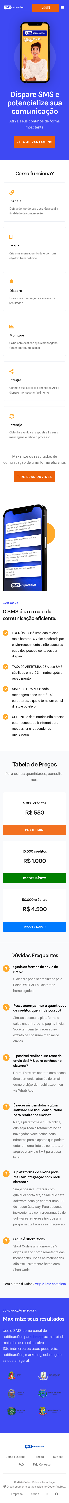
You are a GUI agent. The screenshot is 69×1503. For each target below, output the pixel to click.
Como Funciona (15, 1457)
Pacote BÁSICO (34, 878)
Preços (39, 1457)
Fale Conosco (42, 1464)
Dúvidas (58, 1457)
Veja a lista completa (50, 1284)
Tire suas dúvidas (34, 477)
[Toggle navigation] (62, 7)
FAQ (21, 1464)
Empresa (17, 1494)
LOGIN (45, 8)
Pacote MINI (34, 830)
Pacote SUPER (34, 927)
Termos (34, 1494)
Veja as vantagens (34, 142)
